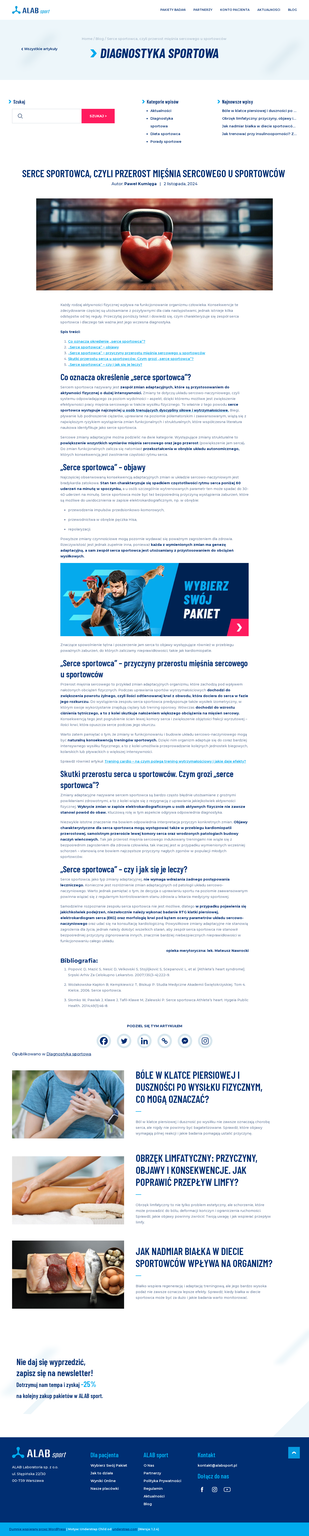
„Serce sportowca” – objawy (93, 347)
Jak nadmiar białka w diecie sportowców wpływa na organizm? (259, 126)
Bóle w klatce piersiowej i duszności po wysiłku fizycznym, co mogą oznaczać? (259, 111)
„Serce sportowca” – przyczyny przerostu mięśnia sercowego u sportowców (136, 353)
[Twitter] (124, 1041)
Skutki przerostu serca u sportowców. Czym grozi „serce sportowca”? (131, 359)
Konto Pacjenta (235, 10)
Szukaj (19, 102)
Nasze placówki (105, 1488)
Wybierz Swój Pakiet (109, 1465)
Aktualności (268, 10)
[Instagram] (205, 1041)
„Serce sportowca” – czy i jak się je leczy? (105, 364)
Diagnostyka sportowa (68, 1054)
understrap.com (124, 1529)
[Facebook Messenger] (185, 1041)
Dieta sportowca (165, 134)
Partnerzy (202, 10)
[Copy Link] (164, 1041)
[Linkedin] (144, 1041)
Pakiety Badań (173, 10)
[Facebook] (104, 1041)
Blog (292, 10)
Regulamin (153, 1488)
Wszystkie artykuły (40, 49)
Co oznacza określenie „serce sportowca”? (106, 341)
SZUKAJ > (98, 116)
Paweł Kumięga (140, 184)
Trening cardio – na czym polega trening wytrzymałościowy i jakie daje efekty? (175, 761)
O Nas (149, 1465)
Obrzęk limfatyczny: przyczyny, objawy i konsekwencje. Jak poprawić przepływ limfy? (259, 118)
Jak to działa (102, 1473)
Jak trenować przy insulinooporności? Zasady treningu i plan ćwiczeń (259, 134)
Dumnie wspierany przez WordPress (37, 1529)
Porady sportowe (165, 141)
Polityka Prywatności (162, 1481)
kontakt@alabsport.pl (217, 1465)
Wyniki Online (103, 1481)
